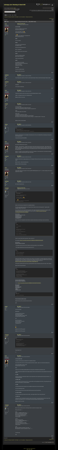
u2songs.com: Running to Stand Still (14, 4)
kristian (6, 103)
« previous (50, 18)
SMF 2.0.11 (25, 448)
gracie (6, 306)
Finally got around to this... (21, 23)
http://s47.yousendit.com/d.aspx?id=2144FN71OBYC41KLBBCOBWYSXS (26, 261)
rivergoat (7, 188)
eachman (7, 81)
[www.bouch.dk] (5, 133)
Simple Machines (33, 448)
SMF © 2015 (28, 448)
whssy (6, 124)
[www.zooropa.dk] (5, 108)
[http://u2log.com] (5, 79)
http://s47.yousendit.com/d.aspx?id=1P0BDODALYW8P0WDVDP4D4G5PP (31, 240)
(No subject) (19, 74)
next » (53, 18)
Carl (6, 23)
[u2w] (5, 35)
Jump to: (43, 442)
